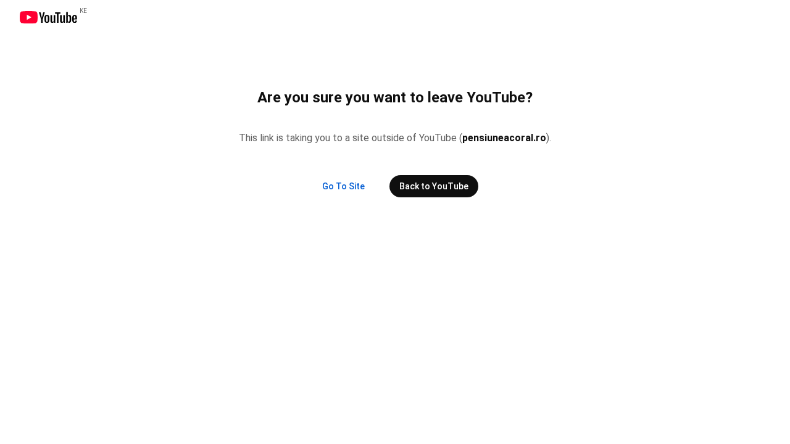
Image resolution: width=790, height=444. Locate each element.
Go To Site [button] (343, 186)
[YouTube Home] (48, 17)
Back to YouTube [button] (433, 186)
